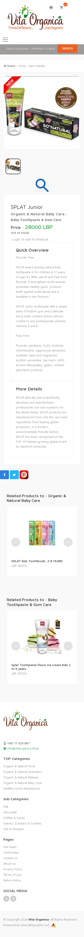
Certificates (11, 852)
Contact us (10, 858)
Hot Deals (10, 847)
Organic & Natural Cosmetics (22, 771)
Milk (6, 806)
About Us (9, 863)
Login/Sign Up (51, 7)
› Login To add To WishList (29, 239)
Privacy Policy (12, 869)
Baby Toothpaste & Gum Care (36, 220)
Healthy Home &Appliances (21, 788)
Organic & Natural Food (19, 766)
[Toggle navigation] (5, 39)
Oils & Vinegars (13, 829)
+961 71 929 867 (18, 743)
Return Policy (12, 880)
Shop (22, 66)
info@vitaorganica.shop (22, 748)
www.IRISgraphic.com (36, 925)
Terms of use (12, 874)
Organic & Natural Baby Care (38, 214)
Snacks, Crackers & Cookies (22, 823)
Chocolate (10, 812)
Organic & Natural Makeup (20, 777)
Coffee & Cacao (14, 818)
